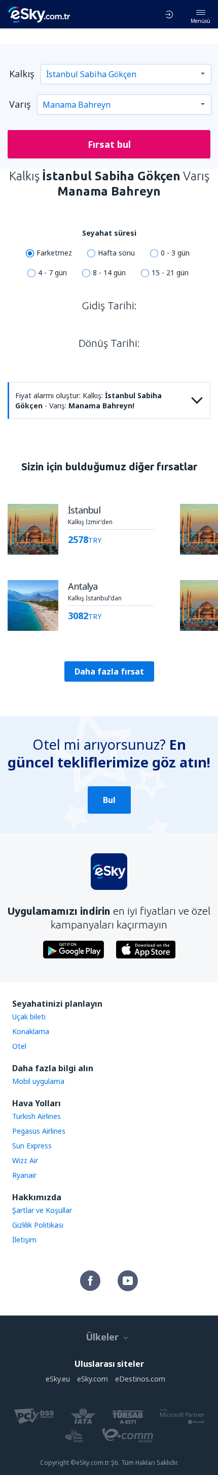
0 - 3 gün (175, 253)
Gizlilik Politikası (37, 1225)
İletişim (24, 1239)
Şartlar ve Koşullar (42, 1210)
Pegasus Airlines (38, 1131)
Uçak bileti (29, 1016)
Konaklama (30, 1031)
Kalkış (21, 74)
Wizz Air (25, 1160)
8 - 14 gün (109, 272)
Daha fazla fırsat (109, 671)
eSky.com (92, 1379)
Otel (19, 1046)
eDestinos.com (140, 1379)
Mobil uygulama (38, 1081)
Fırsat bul (109, 144)
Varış (20, 104)
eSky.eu (58, 1379)
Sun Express (32, 1145)
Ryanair (24, 1175)
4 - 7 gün (52, 272)
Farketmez (54, 253)
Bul (109, 800)
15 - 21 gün (170, 272)
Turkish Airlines (36, 1116)
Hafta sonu (116, 253)
